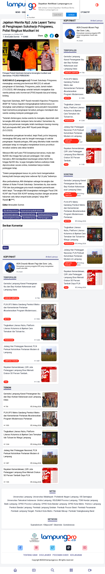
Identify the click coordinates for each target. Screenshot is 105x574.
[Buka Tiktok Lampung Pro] (68, 548)
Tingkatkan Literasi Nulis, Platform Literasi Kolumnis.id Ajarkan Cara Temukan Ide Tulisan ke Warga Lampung (22, 434)
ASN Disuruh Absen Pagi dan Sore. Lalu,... (34, 263)
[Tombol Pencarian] (52, 570)
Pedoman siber (60, 555)
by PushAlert (31, 17)
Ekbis (24, 12)
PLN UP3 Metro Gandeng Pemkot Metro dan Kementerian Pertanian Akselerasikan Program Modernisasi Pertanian (22, 415)
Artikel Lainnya (52, 257)
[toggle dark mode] (97, 5)
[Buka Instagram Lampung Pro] (36, 548)
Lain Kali (57, 14)
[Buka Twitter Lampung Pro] (52, 548)
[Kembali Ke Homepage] (15, 570)
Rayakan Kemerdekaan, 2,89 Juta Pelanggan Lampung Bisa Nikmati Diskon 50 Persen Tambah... (19, 370)
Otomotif (85, 12)
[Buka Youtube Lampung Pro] (84, 548)
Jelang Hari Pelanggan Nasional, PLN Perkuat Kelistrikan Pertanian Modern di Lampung (21, 349)
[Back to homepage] (24, 5)
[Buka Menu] (71, 570)
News (17, 12)
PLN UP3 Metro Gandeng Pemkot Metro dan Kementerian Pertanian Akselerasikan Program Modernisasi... (22, 307)
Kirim (6, 248)
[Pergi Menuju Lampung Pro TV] (89, 570)
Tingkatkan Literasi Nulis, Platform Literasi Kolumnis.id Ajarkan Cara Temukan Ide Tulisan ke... (19, 328)
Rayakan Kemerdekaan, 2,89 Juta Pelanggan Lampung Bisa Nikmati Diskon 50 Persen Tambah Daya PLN (22, 472)
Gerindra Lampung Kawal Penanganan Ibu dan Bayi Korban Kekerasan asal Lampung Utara (20, 286)
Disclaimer (45, 555)
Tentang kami (30, 555)
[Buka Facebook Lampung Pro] (20, 548)
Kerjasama (76, 555)
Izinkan (72, 14)
